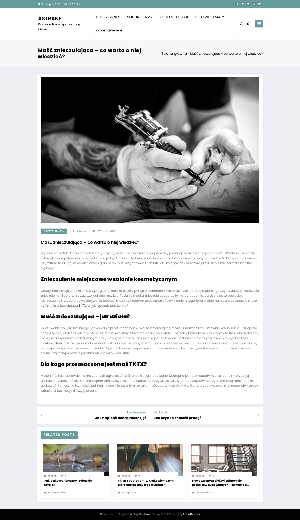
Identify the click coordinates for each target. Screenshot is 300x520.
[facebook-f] (237, 4)
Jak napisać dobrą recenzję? (121, 417)
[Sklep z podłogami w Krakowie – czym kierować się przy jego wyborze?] (150, 460)
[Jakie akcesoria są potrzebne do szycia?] (76, 460)
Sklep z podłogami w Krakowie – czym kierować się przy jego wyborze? (146, 483)
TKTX (82, 305)
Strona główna (174, 53)
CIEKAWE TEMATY (209, 17)
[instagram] (254, 4)
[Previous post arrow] (42, 415)
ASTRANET (51, 18)
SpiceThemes (191, 514)
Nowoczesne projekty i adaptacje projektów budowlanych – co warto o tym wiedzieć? (219, 483)
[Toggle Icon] (259, 23)
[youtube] (259, 4)
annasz (52, 475)
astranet (81, 231)
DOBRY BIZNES (108, 17)
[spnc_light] (248, 23)
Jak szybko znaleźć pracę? (177, 417)
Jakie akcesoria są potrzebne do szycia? (68, 483)
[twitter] (243, 4)
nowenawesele (109, 30)
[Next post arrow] (258, 415)
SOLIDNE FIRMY (139, 17)
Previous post (137, 412)
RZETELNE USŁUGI (173, 17)
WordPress (145, 514)
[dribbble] (248, 4)
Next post (160, 412)
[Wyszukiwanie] (241, 23)
